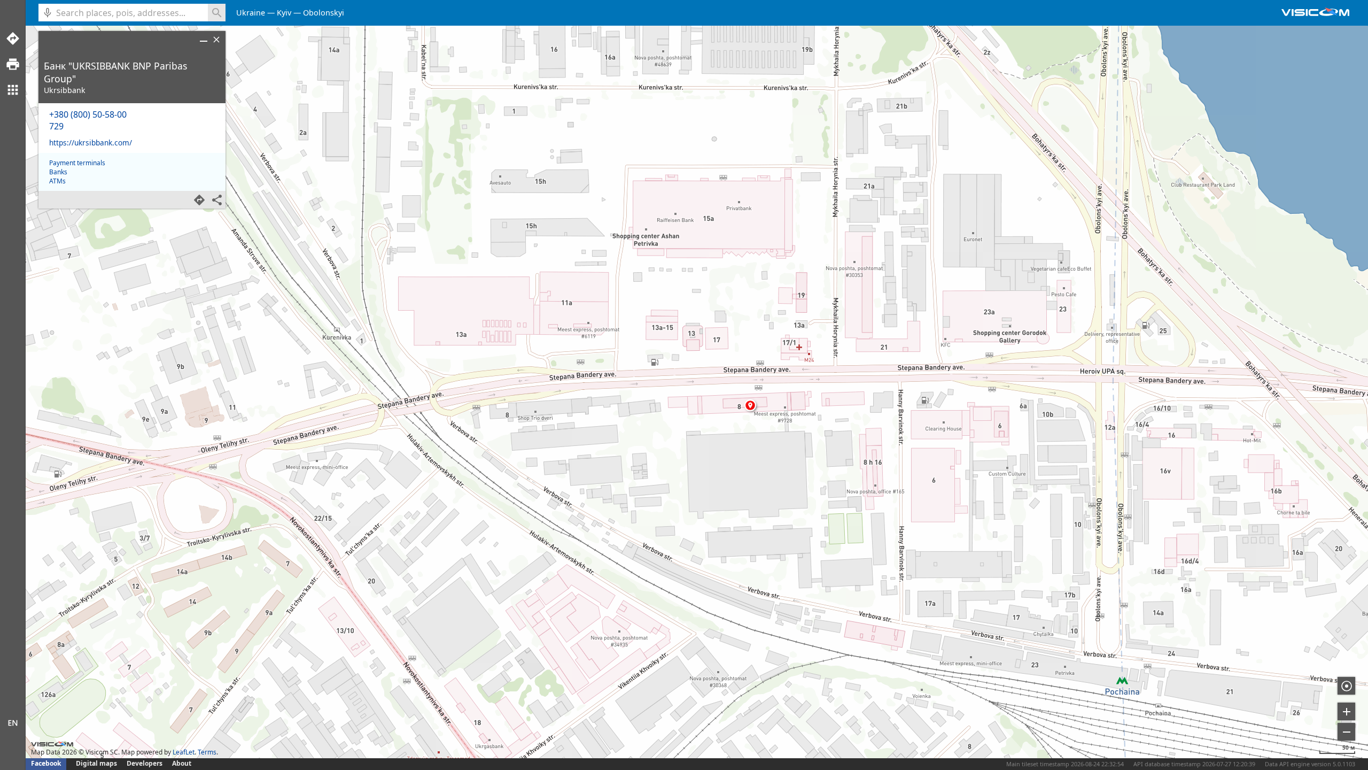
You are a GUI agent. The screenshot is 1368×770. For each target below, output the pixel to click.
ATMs (57, 181)
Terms (207, 752)
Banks (58, 171)
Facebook (46, 763)
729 (56, 126)
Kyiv (284, 12)
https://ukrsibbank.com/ (90, 142)
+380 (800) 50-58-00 (88, 114)
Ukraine (250, 12)
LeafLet (184, 752)
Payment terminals (77, 162)
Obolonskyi (323, 12)
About (181, 763)
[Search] (217, 12)
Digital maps (97, 763)
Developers (144, 763)
